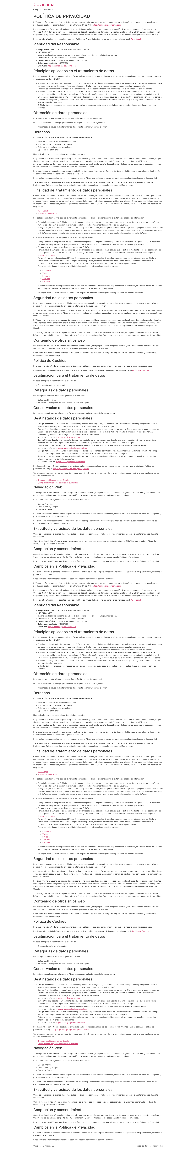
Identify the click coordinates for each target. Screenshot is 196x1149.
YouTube (46, 279)
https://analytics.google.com (68, 437)
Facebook (46, 270)
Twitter (45, 273)
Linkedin (46, 276)
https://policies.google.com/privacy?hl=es (71, 469)
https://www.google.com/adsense (70, 462)
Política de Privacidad (47, 213)
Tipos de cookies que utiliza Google (53, 480)
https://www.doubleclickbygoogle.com (72, 448)
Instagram (46, 281)
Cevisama (44, 4)
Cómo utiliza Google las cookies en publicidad (58, 483)
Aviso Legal (136, 39)
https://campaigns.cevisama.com (107, 25)
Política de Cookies (46, 255)
